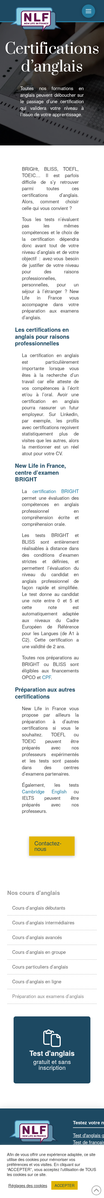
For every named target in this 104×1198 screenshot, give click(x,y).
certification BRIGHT (55, 491)
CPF (46, 677)
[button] (88, 11)
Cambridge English (44, 791)
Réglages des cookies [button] (27, 1185)
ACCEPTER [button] (64, 1185)
